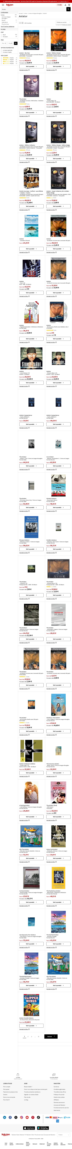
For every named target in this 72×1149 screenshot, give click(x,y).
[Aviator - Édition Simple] (58, 40)
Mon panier (6, 1089)
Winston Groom (24, 629)
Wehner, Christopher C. (53, 458)
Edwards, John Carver (53, 541)
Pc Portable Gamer (49, 1144)
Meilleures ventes (66, 24)
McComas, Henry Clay (26, 500)
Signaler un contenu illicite (31, 1094)
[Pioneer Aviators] (31, 527)
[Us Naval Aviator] (31, 878)
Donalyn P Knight (51, 936)
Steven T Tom (24, 458)
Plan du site (27, 1097)
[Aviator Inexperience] (31, 402)
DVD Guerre (50, 807)
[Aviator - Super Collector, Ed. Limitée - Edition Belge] (58, 178)
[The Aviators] (31, 615)
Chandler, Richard (25, 240)
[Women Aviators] (58, 485)
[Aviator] (58, 86)
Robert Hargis (24, 892)
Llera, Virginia (51, 719)
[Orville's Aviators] (58, 527)
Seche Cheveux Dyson (28, 1144)
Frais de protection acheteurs (32, 1092)
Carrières (56, 1086)
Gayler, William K (24, 417)
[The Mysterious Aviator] (58, 878)
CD (55, 100)
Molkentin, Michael (52, 851)
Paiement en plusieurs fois (10, 1092)
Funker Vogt (50, 100)
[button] (64, 1)
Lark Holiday (23, 807)
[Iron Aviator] (58, 444)
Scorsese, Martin (53, 327)
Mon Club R (6, 1100)
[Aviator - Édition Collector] (31, 132)
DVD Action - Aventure (37, 100)
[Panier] (69, 4)
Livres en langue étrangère (35, 458)
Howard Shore (51, 583)
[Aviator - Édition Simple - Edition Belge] (58, 132)
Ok (16, 43)
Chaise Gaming (11, 1143)
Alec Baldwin (63, 194)
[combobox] (32, 9)
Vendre (5, 1094)
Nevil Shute (50, 892)
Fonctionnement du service (61, 1107)
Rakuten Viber (30, 1134)
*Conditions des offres (60, 1092)
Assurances (57, 1110)
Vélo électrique (63, 1143)
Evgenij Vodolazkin (25, 327)
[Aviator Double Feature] (31, 1005)
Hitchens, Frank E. (25, 541)
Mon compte (6, 1086)
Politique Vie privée (59, 1094)
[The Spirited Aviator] (58, 922)
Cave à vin (6, 1143)
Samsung (35, 1143)
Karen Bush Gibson (52, 500)
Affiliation (56, 1100)
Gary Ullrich (23, 936)
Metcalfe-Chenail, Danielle (27, 851)
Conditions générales (59, 1089)
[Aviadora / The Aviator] (58, 705)
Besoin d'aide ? (28, 1086)
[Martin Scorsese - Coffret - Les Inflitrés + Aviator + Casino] (31, 178)
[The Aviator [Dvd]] (58, 792)
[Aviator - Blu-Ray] (31, 40)
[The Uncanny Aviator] (58, 751)
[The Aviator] (31, 86)
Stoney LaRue (51, 373)
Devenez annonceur (59, 1102)
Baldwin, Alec (64, 327)
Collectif (22, 583)
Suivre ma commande (9, 1097)
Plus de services (39, 1134)
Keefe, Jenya (50, 765)
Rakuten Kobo (15, 1134)
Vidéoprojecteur (20, 1143)
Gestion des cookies (59, 1097)
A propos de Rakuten (59, 1105)
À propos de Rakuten (49, 1134)
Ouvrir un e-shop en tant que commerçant (35, 1089)
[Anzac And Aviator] (58, 836)
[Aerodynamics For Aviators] (31, 922)
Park (21, 283)
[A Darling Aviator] (31, 792)
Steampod (42, 1143)
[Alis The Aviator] (31, 836)
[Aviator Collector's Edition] (31, 751)
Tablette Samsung (56, 1143)
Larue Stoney (23, 373)
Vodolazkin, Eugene (52, 629)
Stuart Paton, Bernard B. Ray (29, 1019)
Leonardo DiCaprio (38, 54)
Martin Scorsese (26, 54)
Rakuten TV (23, 1134)
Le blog (26, 1100)
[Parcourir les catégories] (3, 5)
